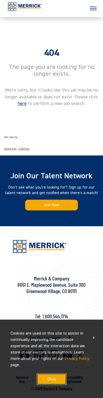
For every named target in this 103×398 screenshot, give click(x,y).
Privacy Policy (76, 358)
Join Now (51, 205)
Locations (24, 149)
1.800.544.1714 (55, 316)
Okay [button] (51, 379)
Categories (10, 149)
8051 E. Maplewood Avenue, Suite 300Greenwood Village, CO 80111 (51, 287)
